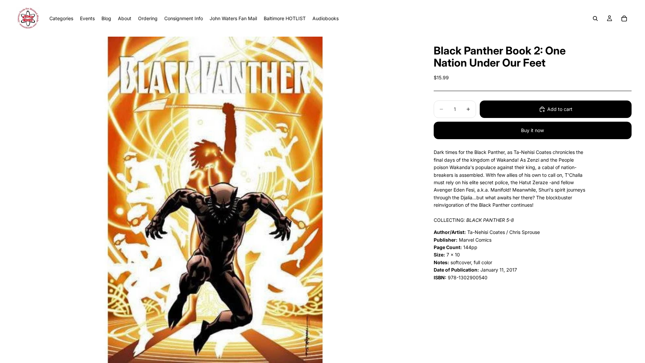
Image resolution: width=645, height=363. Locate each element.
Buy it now (532, 130)
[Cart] (624, 18)
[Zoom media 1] (215, 200)
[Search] (595, 18)
